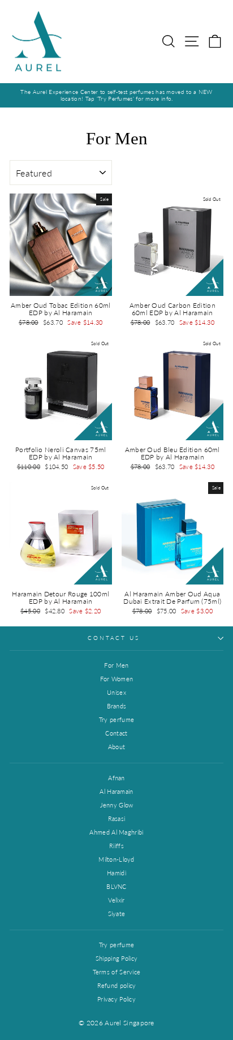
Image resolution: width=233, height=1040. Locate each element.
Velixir (116, 900)
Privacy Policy (116, 999)
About (117, 746)
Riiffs (116, 845)
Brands (117, 706)
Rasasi (117, 818)
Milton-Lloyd (116, 859)
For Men (116, 665)
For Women (116, 678)
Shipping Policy (117, 958)
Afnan (116, 777)
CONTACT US (114, 638)
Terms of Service (117, 971)
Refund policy (116, 985)
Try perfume (116, 719)
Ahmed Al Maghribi (116, 832)
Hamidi (116, 872)
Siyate (117, 913)
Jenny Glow (116, 805)
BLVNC (116, 886)
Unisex (116, 692)
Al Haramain (116, 791)
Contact (116, 733)
